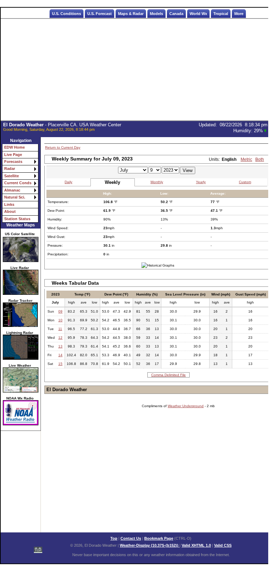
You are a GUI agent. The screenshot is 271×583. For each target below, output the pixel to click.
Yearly (201, 182)
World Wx (198, 14)
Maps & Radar (131, 14)
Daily (68, 182)
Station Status (17, 219)
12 (60, 337)
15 (60, 364)
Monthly (157, 182)
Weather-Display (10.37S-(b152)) (150, 545)
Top (113, 538)
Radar (9, 168)
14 (60, 355)
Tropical (220, 14)
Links (9, 204)
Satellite (11, 176)
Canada (176, 14)
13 (60, 346)
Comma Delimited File (168, 375)
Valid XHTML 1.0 (196, 545)
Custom (245, 182)
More (238, 14)
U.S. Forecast (99, 14)
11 (60, 329)
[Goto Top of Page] (38, 546)
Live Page (13, 154)
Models (156, 14)
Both (259, 159)
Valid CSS (223, 545)
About (10, 211)
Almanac (12, 190)
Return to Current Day (62, 147)
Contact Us (130, 538)
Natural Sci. (14, 197)
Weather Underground (186, 406)
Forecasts (13, 161)
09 (60, 311)
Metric (246, 159)
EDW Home (14, 147)
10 (60, 320)
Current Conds (17, 183)
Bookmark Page (158, 538)
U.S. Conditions (66, 14)
